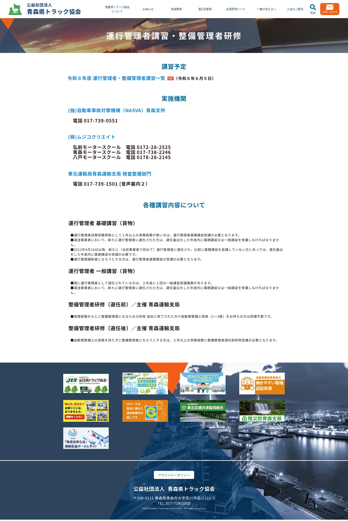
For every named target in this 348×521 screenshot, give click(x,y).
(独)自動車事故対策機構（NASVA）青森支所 (119, 110)
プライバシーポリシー (174, 475)
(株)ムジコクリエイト (92, 136)
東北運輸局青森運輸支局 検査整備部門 (109, 173)
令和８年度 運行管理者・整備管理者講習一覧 (116, 77)
